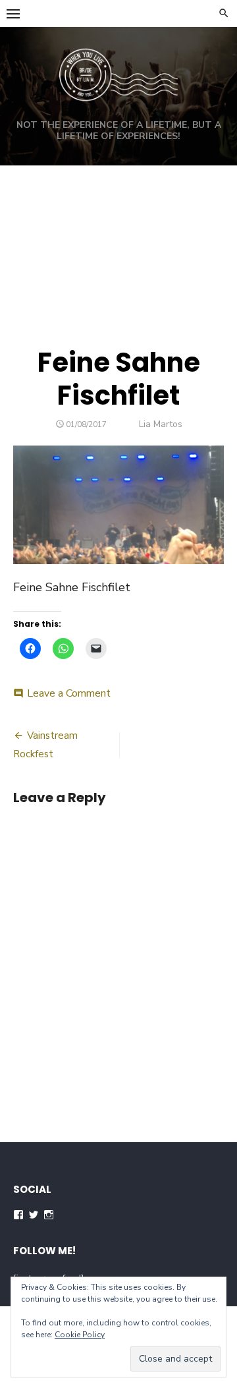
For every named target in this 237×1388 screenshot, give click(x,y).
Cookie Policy (80, 1334)
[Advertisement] (118, 241)
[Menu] (13, 13)
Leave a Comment (69, 693)
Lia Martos (160, 424)
